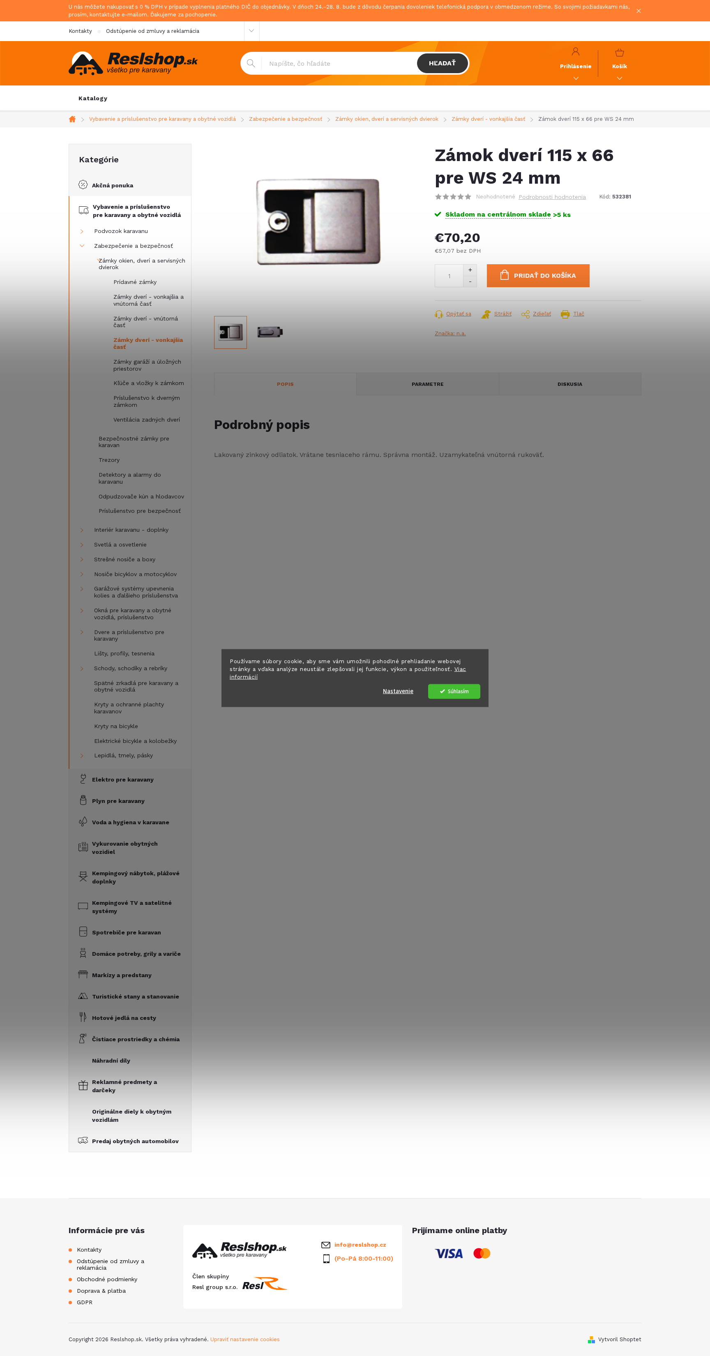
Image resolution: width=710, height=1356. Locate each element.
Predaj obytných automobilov (135, 1141)
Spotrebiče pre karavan (126, 932)
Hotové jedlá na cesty (124, 1018)
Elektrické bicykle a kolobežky (135, 741)
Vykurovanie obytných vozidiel (125, 847)
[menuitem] (93, 98)
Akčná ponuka (112, 185)
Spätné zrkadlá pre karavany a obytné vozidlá (136, 686)
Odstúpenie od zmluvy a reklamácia (152, 31)
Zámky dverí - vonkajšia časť (148, 343)
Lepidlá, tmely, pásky (123, 755)
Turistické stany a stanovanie (135, 996)
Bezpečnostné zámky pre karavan (134, 442)
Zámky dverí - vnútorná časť (145, 322)
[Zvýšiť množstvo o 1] (470, 270)
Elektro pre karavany (123, 779)
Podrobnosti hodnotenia (552, 197)
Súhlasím (458, 691)
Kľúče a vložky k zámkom (148, 383)
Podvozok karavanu (121, 231)
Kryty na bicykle (116, 726)
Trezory (109, 460)
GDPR (84, 1302)
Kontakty (80, 31)
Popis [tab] (285, 384)
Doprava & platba (101, 1290)
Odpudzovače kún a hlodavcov (141, 496)
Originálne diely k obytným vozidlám (131, 1115)
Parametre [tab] (428, 384)
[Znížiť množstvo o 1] (470, 281)
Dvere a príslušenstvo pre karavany (129, 635)
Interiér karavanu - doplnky (131, 529)
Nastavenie (398, 691)
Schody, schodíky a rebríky (130, 668)
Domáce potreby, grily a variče (136, 953)
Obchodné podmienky (107, 1279)
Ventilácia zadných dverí (146, 419)
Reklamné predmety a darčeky (124, 1086)
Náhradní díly (111, 1060)
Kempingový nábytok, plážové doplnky (136, 877)
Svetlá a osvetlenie (120, 544)
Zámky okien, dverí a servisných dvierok (142, 264)
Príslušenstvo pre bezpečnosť (140, 510)
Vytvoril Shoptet (619, 1339)
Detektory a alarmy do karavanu (130, 478)
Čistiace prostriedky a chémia (136, 1039)
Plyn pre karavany (118, 801)
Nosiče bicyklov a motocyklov (135, 574)
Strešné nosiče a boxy (124, 559)
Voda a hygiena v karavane (130, 822)
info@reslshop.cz (360, 1244)
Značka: (450, 333)
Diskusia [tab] (570, 384)
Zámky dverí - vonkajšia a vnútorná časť (148, 300)
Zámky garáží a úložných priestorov (147, 365)
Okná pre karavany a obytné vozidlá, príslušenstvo (132, 613)
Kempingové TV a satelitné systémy (132, 906)
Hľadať (442, 63)
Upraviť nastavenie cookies (245, 1339)
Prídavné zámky (135, 282)
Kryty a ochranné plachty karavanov (129, 708)
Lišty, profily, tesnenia (124, 653)
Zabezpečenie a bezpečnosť (133, 245)
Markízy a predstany (122, 975)
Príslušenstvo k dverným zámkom (146, 401)
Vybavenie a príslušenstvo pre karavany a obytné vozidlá (137, 210)
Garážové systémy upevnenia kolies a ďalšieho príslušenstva (136, 592)
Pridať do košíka (545, 275)
